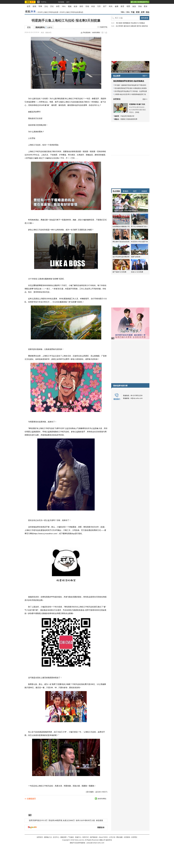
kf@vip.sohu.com (137, 398)
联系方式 (86, 837)
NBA (64, 6)
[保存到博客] (102, 799)
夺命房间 (134, 23)
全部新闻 (127, 837)
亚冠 (137, 12)
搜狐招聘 (63, 837)
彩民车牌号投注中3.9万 (38, 820)
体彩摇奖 (99, 820)
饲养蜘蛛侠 (126, 23)
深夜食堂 (133, 26)
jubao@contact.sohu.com (95, 843)
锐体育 (116, 116)
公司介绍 (112, 837)
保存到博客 (96, 32)
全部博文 (134, 837)
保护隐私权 (94, 837)
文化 (46, 6)
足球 (142, 12)
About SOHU (103, 837)
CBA (128, 12)
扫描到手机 (103, 27)
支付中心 (56, 837)
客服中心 (78, 837)
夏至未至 (127, 26)
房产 (105, 6)
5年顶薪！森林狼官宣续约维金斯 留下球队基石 (130, 85)
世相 (87, 6)
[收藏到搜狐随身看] (96, 799)
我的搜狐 (61, 2)
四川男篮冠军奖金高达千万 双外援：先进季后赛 (130, 91)
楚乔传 (139, 26)
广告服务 (71, 837)
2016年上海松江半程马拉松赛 (48, 12)
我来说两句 (44, 27)
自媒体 (144, 191)
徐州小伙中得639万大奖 (85, 820)
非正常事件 (119, 26)
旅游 (134, 6)
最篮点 (116, 119)
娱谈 (75, 6)
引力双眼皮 (141, 23)
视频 (69, 6)
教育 (122, 6)
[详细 (137, 112)
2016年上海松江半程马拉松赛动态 (71, 12)
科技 (93, 6)
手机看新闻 (86, 32)
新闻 (34, 6)
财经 (81, 6)
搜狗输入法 (48, 837)
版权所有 (109, 840)
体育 (58, 6)
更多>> (145, 76)
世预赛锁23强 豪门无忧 (137, 104)
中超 (133, 12)
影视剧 (125, 191)
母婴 (128, 6)
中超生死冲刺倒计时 (127, 116)
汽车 (99, 6)
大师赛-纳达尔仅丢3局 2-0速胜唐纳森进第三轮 (130, 94)
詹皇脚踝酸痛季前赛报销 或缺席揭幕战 (128, 81)
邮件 (68, 2)
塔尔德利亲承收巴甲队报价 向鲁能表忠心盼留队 (130, 88)
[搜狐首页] (30, 2)
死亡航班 (119, 23)
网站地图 (119, 837)
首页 (28, 6)
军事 (40, 6)
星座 (145, 6)
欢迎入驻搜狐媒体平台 (141, 2)
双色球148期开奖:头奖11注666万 (62, 820)
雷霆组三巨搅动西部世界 (129, 119)
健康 (116, 6)
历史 (52, 6)
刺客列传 (145, 26)
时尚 (110, 6)
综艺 (135, 191)
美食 (140, 6)
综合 (147, 12)
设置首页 (40, 837)
